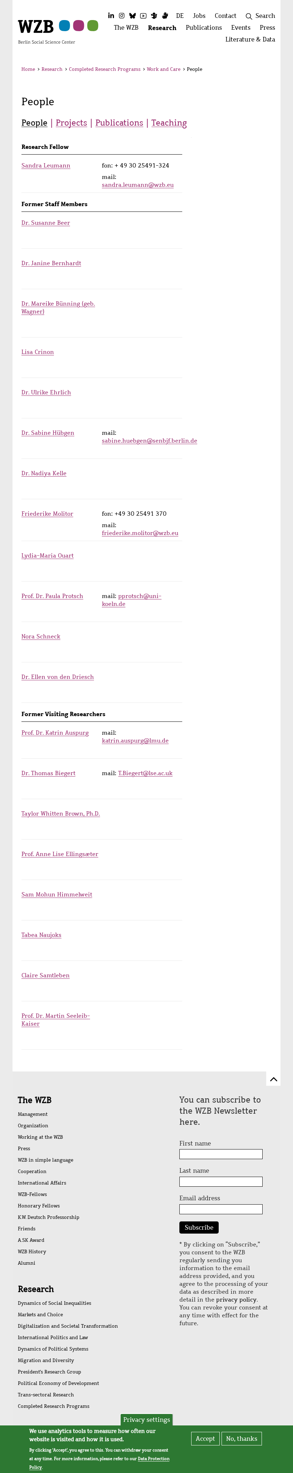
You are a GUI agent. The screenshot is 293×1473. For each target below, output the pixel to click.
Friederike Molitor (47, 514)
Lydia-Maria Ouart (47, 555)
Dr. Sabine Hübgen (47, 433)
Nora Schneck (40, 636)
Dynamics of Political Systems (53, 1349)
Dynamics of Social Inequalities (54, 1303)
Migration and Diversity (46, 1360)
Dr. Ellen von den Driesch (57, 677)
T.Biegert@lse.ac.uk (145, 773)
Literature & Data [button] (252, 41)
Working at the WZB (40, 1137)
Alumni (26, 1263)
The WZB (34, 1100)
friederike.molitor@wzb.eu (140, 533)
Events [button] (243, 29)
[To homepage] (46, 31)
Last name (194, 1170)
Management (33, 1114)
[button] (267, 70)
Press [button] (270, 29)
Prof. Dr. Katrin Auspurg (55, 733)
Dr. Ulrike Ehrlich (46, 392)
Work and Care (163, 69)
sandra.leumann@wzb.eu (138, 185)
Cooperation (32, 1171)
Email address (199, 1198)
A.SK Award (31, 1240)
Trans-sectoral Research (46, 1394)
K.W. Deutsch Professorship (48, 1217)
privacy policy (236, 1299)
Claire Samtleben (45, 975)
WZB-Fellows (32, 1194)
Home (28, 69)
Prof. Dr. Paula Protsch (52, 596)
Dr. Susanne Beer (45, 223)
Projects (71, 122)
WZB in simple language (45, 1160)
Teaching (169, 122)
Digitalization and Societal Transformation (68, 1326)
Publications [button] (206, 29)
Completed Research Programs (104, 69)
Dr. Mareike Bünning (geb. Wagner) (58, 308)
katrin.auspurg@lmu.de (135, 740)
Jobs (199, 15)
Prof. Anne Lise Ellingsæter (59, 854)
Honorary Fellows (39, 1205)
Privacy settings (146, 1419)
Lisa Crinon (37, 352)
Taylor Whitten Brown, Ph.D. (60, 814)
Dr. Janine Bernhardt (51, 263)
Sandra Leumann (45, 165)
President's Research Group (49, 1372)
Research (52, 69)
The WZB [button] (128, 29)
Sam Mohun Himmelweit (56, 894)
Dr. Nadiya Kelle (43, 473)
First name (195, 1143)
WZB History (32, 1251)
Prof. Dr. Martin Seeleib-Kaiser (55, 1020)
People (34, 122)
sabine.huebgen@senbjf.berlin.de (149, 441)
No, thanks (241, 1438)
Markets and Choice (40, 1314)
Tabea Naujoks (41, 935)
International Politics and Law (53, 1337)
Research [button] (164, 29)
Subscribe (199, 1227)
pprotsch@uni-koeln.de (132, 600)
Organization (33, 1125)
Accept (205, 1438)
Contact (226, 15)
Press (24, 1148)
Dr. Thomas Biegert (48, 773)
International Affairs (42, 1183)
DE (180, 15)
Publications (119, 122)
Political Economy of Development (58, 1383)
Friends (26, 1228)
